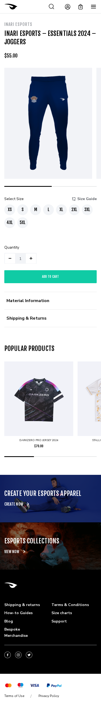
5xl (23, 222)
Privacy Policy (49, 696)
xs (10, 209)
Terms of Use (14, 696)
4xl (9, 222)
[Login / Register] (67, 7)
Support (59, 621)
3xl (87, 209)
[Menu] (93, 7)
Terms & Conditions (70, 604)
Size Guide (87, 198)
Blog (8, 621)
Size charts (61, 612)
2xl (74, 209)
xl (61, 209)
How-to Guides (18, 612)
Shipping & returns (22, 604)
